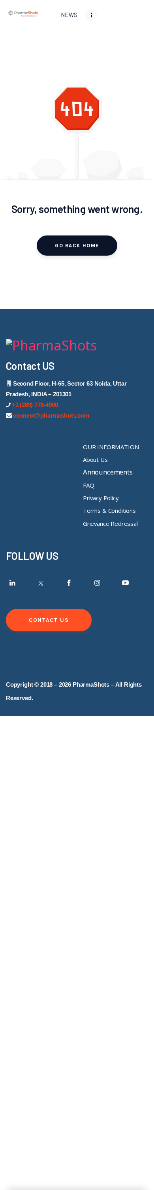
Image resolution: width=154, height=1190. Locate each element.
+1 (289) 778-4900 (35, 404)
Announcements (108, 471)
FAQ (88, 485)
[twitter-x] (40, 582)
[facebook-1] (69, 582)
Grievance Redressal (110, 523)
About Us (95, 459)
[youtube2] (125, 582)
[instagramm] (97, 582)
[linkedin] (12, 582)
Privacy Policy (101, 498)
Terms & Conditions (109, 510)
